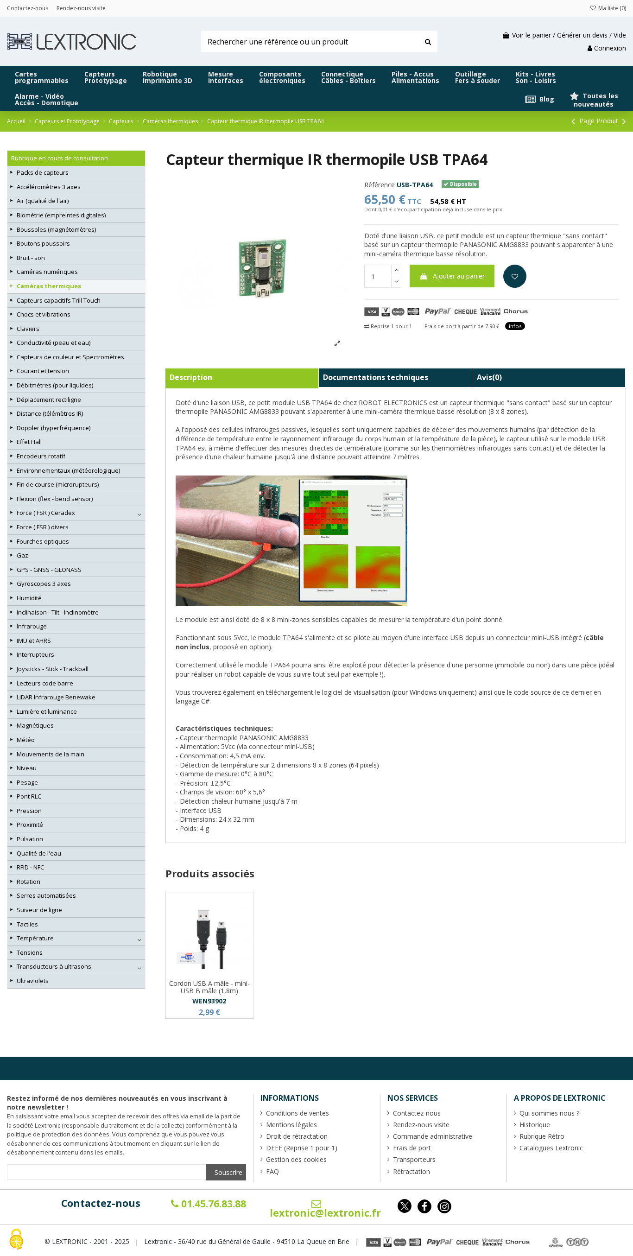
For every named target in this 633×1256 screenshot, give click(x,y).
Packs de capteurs (43, 172)
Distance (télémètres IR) (50, 413)
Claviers (28, 328)
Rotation (28, 881)
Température (35, 938)
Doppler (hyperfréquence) (53, 428)
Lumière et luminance (47, 711)
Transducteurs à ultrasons (54, 966)
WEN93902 (209, 1000)
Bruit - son (31, 258)
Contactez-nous (100, 1203)
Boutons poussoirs (43, 243)
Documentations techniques (375, 377)
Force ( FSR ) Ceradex (46, 512)
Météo (26, 740)
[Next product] (624, 120)
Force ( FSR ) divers (43, 527)
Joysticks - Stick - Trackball (53, 669)
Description (191, 377)
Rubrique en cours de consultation (59, 158)
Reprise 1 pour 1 (390, 326)
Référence (379, 184)
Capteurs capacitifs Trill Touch (59, 300)
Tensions (30, 952)
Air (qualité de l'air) (43, 201)
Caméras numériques (47, 271)
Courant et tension (43, 371)
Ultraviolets (33, 981)
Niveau (27, 768)
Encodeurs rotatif (41, 456)
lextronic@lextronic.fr (325, 1212)
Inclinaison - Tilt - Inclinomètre (58, 612)
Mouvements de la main (50, 754)
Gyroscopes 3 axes (44, 583)
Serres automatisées (46, 895)
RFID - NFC (30, 867)
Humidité (29, 598)
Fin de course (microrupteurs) (58, 484)
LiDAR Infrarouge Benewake (56, 697)
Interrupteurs (35, 654)
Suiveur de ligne (39, 910)
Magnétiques (35, 725)
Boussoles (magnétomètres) (56, 229)
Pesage (27, 782)
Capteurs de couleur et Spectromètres (70, 357)
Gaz (22, 555)
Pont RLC (29, 796)
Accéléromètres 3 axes (49, 187)
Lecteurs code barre (45, 683)
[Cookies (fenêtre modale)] (16, 1240)
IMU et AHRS (34, 640)
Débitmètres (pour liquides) (55, 385)
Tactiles (27, 924)
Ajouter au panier (459, 276)
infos (515, 326)
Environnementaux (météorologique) (68, 470)
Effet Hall (29, 442)
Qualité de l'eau (39, 853)
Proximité (30, 824)
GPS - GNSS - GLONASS (49, 569)
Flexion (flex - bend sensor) (55, 499)
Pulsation (30, 839)
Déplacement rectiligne (49, 399)
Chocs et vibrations (43, 314)
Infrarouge (32, 626)
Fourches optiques (43, 541)
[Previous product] (574, 120)
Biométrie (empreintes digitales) (61, 215)
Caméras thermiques (49, 286)
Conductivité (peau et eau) (53, 342)
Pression (29, 810)
